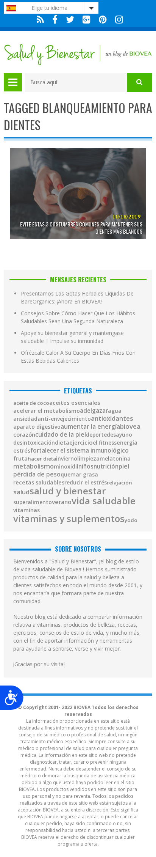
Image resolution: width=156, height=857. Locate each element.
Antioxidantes (112, 418)
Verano (62, 502)
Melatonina (115, 458)
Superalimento (32, 502)
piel (124, 466)
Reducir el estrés (85, 482)
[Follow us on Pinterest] (103, 20)
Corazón (24, 434)
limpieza (88, 458)
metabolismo (33, 466)
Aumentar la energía (90, 427)
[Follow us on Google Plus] (86, 20)
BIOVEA (130, 426)
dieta (62, 442)
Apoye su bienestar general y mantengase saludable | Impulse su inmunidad (72, 336)
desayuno (119, 434)
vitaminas (26, 510)
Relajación (119, 482)
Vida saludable (104, 500)
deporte (96, 434)
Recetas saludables (38, 482)
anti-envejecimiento (64, 418)
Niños (86, 466)
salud (21, 492)
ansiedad (25, 418)
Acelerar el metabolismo (46, 411)
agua (115, 411)
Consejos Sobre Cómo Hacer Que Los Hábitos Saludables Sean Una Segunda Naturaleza (78, 317)
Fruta (20, 458)
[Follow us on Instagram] (117, 20)
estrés (21, 450)
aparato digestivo (37, 426)
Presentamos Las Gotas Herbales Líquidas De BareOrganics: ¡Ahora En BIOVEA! (77, 297)
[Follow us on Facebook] (54, 20)
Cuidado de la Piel (60, 435)
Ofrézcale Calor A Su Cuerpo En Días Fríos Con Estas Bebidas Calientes (78, 356)
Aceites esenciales (74, 403)
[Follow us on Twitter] (70, 20)
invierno (66, 458)
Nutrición (106, 466)
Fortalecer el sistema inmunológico (79, 450)
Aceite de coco (31, 403)
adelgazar (94, 411)
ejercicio (81, 442)
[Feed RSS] (40, 20)
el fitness (105, 442)
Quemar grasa (79, 474)
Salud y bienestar (68, 490)
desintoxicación (34, 442)
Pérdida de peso (37, 475)
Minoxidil (66, 466)
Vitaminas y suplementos (69, 518)
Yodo (131, 520)
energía (127, 442)
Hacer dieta (42, 458)
